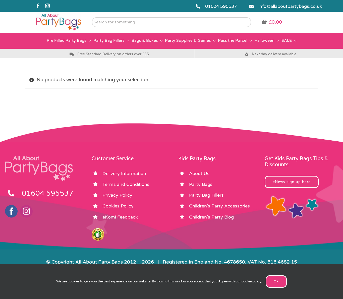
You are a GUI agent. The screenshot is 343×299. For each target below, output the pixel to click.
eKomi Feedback (120, 217)
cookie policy (251, 281)
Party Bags (200, 184)
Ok (276, 281)
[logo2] (58, 15)
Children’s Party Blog (211, 217)
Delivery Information (124, 173)
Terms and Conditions (125, 184)
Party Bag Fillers (206, 195)
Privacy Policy (117, 195)
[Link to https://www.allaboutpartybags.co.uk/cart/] (264, 21)
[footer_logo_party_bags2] (39, 158)
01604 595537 (221, 6)
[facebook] (38, 6)
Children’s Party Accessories (219, 206)
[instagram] (47, 6)
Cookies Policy (118, 206)
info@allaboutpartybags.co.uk (290, 6)
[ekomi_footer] (98, 230)
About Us (199, 173)
